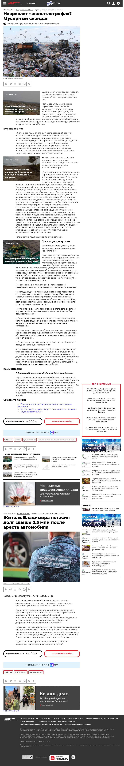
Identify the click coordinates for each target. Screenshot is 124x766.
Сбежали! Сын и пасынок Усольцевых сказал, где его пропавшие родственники (106, 496)
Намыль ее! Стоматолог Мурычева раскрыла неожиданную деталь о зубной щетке (105, 488)
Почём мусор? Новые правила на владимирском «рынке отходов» (26, 466)
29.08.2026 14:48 (9, 514)
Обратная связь (59, 718)
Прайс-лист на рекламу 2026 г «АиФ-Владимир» (57, 721)
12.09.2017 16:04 (8, 10)
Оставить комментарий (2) (62, 421)
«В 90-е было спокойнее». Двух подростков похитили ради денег (105, 531)
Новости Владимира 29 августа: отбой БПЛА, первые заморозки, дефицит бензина (101, 391)
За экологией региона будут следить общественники (48, 409)
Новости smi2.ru (11, 506)
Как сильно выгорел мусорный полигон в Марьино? (64, 466)
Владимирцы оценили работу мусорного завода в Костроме (25, 458)
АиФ (21, 78)
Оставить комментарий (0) (62, 653)
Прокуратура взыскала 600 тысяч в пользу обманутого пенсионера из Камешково (101, 429)
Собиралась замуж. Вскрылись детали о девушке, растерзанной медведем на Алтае (104, 572)
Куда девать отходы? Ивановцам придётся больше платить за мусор (64, 459)
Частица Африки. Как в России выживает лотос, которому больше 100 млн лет (105, 556)
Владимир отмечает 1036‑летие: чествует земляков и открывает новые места (101, 400)
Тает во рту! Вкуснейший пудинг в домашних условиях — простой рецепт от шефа (105, 548)
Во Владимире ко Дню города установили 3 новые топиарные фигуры (101, 410)
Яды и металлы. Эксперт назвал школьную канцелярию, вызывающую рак (104, 564)
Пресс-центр (45, 718)
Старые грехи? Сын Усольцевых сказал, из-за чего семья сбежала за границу (105, 464)
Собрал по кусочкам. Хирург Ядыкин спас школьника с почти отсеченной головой (106, 472)
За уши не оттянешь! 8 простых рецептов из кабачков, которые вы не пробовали (106, 480)
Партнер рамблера (41, 757)
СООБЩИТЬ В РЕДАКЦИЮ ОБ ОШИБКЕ (78, 724)
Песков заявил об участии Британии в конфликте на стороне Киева (105, 509)
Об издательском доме (29, 718)
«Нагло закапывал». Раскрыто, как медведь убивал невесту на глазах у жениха (105, 540)
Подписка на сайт (27, 721)
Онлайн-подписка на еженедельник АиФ (102, 718)
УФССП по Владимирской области (16, 584)
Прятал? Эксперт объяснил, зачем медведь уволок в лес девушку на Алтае (105, 456)
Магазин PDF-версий (75, 718)
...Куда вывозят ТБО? (31, 412)
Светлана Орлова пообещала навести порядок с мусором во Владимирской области (25, 474)
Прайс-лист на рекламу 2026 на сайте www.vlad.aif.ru (41, 724)
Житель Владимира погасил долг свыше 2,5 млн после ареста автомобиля (101, 420)
